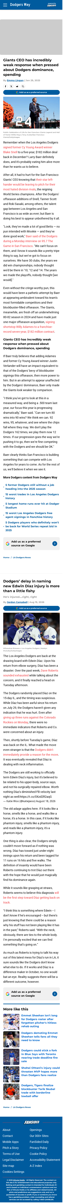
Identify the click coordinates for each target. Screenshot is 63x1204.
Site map (8, 1165)
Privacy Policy (38, 1147)
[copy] (23, 86)
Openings (36, 1130)
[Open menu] (5, 5)
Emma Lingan (15, 80)
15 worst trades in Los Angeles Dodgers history (32, 496)
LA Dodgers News (22, 557)
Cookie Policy (38, 1153)
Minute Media (19, 1180)
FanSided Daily (39, 1142)
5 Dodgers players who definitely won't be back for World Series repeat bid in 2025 (32, 526)
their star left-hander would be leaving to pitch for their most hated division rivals (29, 184)
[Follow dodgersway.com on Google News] (54, 543)
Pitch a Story (11, 1147)
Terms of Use (11, 1153)
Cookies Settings (13, 1171)
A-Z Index (36, 1165)
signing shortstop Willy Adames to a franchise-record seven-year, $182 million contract (29, 326)
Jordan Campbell (17, 602)
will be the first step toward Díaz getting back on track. (31, 897)
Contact (8, 1136)
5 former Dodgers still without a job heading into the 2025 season (29, 486)
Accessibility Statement (45, 1159)
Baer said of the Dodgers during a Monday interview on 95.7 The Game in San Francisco (30, 241)
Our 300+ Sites (39, 1136)
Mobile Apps (11, 1142)
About (6, 1130)
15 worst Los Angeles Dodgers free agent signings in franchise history (29, 515)
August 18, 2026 (45, 801)
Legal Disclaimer (13, 1159)
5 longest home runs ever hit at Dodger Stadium (32, 505)
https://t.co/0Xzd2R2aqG (36, 796)
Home (6, 557)
